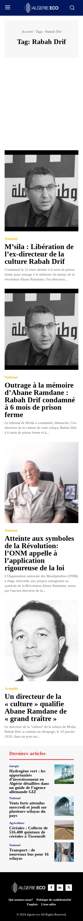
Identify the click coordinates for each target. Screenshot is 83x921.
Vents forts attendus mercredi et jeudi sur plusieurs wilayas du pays (28, 809)
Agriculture (16, 822)
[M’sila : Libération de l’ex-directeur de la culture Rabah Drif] (41, 190)
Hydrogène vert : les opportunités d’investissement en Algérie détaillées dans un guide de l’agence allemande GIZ (29, 781)
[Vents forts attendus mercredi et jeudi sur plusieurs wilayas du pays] (64, 806)
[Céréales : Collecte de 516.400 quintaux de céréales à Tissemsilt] (64, 830)
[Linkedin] (60, 887)
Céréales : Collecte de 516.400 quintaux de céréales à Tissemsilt (28, 832)
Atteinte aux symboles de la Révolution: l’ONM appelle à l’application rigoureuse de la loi (39, 553)
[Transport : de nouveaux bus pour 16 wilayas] (64, 852)
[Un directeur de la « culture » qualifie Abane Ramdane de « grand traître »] (41, 640)
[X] (68, 887)
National (11, 239)
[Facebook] (51, 887)
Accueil (27, 31)
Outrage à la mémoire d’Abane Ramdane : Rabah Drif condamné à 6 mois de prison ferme (40, 400)
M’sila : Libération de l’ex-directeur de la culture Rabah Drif (39, 253)
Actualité (11, 688)
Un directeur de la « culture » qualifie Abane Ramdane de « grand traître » (36, 707)
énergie (14, 766)
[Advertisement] (41, 106)
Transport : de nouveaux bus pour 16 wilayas (29, 854)
